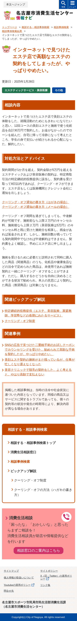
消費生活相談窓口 (23, 452)
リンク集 (45, 585)
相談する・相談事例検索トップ (33, 443)
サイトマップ (11, 571)
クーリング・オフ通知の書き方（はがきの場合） (35, 202)
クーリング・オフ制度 (20, 321)
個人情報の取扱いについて (19, 577)
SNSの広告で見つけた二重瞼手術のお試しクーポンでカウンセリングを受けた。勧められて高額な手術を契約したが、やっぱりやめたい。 (40, 349)
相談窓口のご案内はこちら (38, 550)
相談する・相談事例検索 (35, 27)
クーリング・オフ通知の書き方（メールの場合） (35, 207)
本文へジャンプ (15, 4)
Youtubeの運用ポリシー (17, 585)
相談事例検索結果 (12, 31)
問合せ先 (9, 591)
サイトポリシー (49, 571)
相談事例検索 (61, 27)
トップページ (9, 27)
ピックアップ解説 (23, 471)
